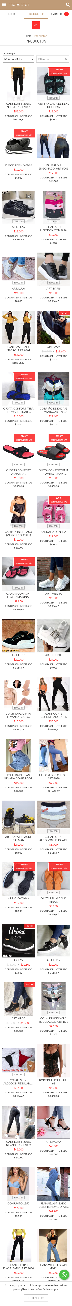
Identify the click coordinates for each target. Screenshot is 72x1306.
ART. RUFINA (53, 655)
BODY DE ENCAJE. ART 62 (53, 1081)
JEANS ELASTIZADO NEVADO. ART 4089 (18, 1143)
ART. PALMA (53, 1141)
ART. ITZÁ (18, 227)
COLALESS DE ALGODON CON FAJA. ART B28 (53, 228)
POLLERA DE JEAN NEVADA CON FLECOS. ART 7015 (18, 776)
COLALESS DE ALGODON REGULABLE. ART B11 (18, 1081)
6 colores (18, 403)
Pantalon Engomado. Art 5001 (53, 166)
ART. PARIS (53, 288)
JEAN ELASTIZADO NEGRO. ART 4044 (18, 348)
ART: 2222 (53, 347)
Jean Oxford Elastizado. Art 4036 (18, 1266)
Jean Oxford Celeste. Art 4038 (53, 776)
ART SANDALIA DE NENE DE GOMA (53, 105)
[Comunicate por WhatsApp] (64, 1275)
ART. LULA (18, 288)
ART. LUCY (18, 655)
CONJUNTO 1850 (18, 1203)
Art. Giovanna (18, 898)
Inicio (28, 35)
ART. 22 (18, 960)
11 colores (53, 221)
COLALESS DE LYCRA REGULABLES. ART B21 (53, 1020)
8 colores (53, 98)
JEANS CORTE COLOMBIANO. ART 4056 (53, 715)
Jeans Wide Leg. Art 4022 (54, 1266)
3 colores (53, 403)
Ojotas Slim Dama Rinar (54, 900)
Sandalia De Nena (53, 531)
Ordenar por (9, 53)
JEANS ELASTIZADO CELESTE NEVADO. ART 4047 (54, 1205)
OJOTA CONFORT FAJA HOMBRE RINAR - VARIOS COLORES (54, 472)
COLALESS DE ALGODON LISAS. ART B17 (53, 838)
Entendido (36, 1298)
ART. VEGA (19, 1018)
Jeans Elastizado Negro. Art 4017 (18, 105)
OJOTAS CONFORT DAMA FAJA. (18, 472)
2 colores (18, 221)
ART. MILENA (53, 593)
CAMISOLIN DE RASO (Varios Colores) (18, 533)
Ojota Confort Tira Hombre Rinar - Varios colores (18, 410)
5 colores (18, 464)
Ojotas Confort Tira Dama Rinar (18, 595)
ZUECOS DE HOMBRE (18, 165)
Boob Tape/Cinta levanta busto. (18, 715)
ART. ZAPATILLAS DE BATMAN (18, 838)
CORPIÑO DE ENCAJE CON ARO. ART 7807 (53, 410)
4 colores (18, 526)
